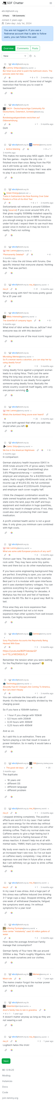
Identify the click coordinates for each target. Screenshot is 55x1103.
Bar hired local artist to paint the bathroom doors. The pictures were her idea (27, 72)
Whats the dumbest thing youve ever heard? (23, 414)
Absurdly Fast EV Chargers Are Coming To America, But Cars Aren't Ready (26, 688)
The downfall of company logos (17, 320)
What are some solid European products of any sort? (27, 551)
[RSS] (35, 55)
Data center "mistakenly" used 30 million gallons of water (26, 932)
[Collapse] (5, 64)
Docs (5, 1086)
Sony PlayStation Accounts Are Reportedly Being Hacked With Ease (25, 642)
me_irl (5, 289)
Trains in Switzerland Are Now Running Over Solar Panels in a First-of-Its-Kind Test (26, 197)
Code (5, 1092)
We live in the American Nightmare (18, 450)
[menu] (51, 3)
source (12, 210)
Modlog (6, 1075)
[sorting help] (30, 55)
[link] (9, 77)
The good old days (15, 767)
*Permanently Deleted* (13, 254)
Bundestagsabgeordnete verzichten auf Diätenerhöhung (21, 119)
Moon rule (7, 978)
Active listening (13, 149)
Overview (9, 48)
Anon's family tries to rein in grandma (20, 1010)
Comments (23, 48)
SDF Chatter (15, 3)
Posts (35, 48)
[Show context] (5, 77)
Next (6, 1061)
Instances (7, 1081)
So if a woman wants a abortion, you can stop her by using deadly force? (27, 361)
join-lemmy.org (10, 1098)
